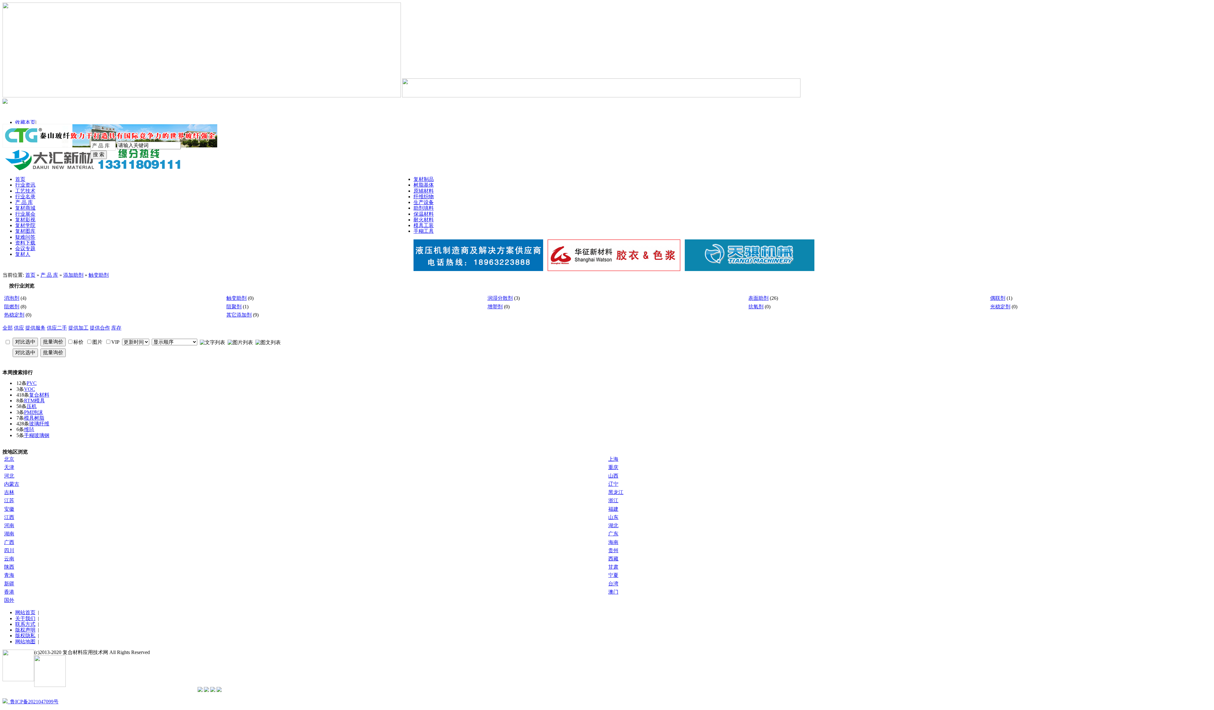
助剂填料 (424, 208)
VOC (29, 389)
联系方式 (25, 624)
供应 (19, 327)
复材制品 (424, 179)
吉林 (9, 492)
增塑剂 (495, 306)
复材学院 (25, 225)
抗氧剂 (755, 306)
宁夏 (613, 575)
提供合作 (100, 327)
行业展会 (25, 214)
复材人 (22, 254)
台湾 (613, 583)
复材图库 (25, 231)
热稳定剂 (14, 315)
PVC (32, 383)
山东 (613, 517)
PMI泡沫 (33, 412)
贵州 (613, 550)
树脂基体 (424, 185)
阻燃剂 (11, 306)
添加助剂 (73, 275)
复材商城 (25, 208)
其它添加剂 (239, 315)
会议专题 (25, 248)
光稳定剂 (1000, 306)
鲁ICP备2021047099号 (33, 701)
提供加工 (78, 327)
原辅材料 (424, 191)
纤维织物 (424, 196)
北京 (9, 459)
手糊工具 (424, 231)
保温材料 (424, 214)
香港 (9, 592)
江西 (9, 517)
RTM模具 (34, 400)
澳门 (613, 592)
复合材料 (39, 395)
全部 (8, 327)
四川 (9, 550)
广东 (613, 533)
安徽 (9, 509)
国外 (9, 600)
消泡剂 (11, 298)
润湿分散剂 (500, 298)
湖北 (613, 525)
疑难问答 (25, 237)
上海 (613, 459)
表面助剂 (758, 298)
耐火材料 (424, 219)
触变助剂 (99, 275)
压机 (32, 406)
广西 (9, 542)
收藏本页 (25, 122)
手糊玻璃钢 (36, 435)
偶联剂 (997, 298)
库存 (116, 327)
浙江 (613, 500)
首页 (20, 179)
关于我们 (25, 618)
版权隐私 (25, 635)
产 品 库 (24, 202)
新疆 (9, 583)
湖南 (9, 533)
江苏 (9, 500)
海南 (613, 542)
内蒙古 (11, 484)
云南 (9, 558)
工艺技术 (25, 191)
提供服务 (35, 327)
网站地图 (25, 641)
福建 (613, 509)
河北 (9, 475)
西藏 (613, 558)
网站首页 (25, 612)
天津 (9, 467)
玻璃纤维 (39, 423)
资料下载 (25, 242)
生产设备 (424, 202)
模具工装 (424, 225)
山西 (613, 475)
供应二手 (57, 327)
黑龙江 (615, 492)
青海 (9, 575)
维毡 (29, 429)
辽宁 (613, 484)
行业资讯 (25, 185)
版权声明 (25, 630)
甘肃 (613, 567)
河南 (9, 525)
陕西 (9, 567)
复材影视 (25, 219)
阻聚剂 (234, 306)
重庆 (613, 467)
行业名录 (25, 196)
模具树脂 (34, 418)
